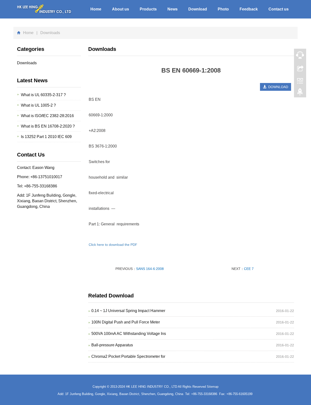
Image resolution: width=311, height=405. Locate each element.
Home (95, 9)
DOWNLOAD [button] (277, 87)
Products (148, 9)
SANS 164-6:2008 (150, 269)
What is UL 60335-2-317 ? (43, 95)
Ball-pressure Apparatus (112, 345)
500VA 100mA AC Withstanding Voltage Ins (128, 333)
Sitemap (212, 386)
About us (120, 9)
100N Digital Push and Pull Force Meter (125, 322)
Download (197, 9)
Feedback (249, 9)
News (172, 9)
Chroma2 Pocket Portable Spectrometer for (128, 356)
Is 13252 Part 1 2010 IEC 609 (46, 137)
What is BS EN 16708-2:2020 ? (48, 126)
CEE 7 (249, 269)
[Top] (300, 93)
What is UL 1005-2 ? (38, 105)
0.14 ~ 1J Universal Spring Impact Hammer (128, 311)
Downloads (27, 63)
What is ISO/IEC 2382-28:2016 (47, 116)
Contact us (278, 9)
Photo (223, 9)
